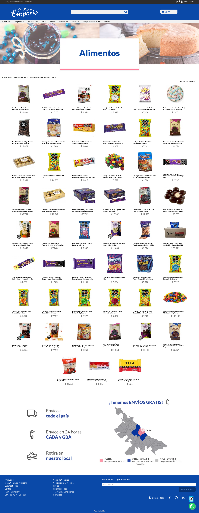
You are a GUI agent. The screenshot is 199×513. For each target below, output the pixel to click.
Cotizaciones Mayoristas (63, 483)
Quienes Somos (11, 486)
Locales (107, 21)
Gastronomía (33, 21)
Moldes (53, 21)
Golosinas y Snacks (50, 77)
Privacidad (57, 495)
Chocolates (63, 21)
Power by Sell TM (99, 511)
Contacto (9, 489)
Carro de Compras (61, 480)
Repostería (19, 21)
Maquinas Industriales (92, 21)
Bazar (44, 21)
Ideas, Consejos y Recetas (16, 483)
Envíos (56, 486)
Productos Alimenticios (34, 77)
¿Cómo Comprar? (12, 492)
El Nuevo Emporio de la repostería (13, 77)
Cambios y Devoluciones (15, 495)
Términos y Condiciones (63, 492)
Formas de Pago (60, 489)
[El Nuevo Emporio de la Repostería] (24, 17)
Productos (6, 21)
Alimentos (76, 21)
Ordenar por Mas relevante (186, 81)
